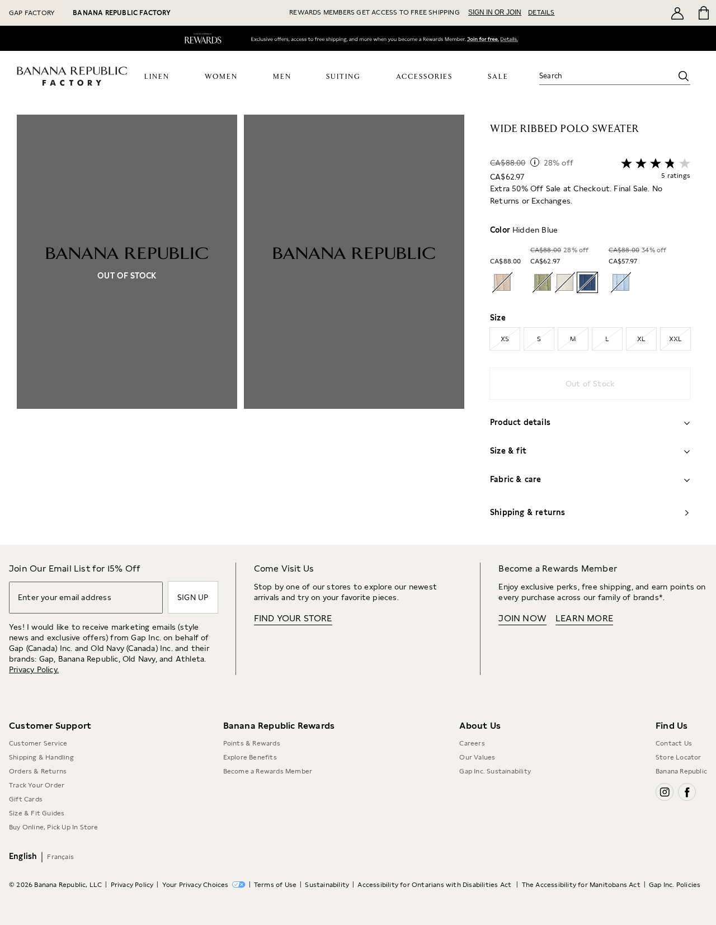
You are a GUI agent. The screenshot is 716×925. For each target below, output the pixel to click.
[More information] (534, 162)
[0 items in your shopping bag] (702, 13)
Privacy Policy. (34, 669)
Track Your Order (36, 785)
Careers (471, 743)
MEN (282, 77)
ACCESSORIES (424, 77)
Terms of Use (275, 885)
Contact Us (674, 743)
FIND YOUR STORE (293, 618)
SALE (498, 77)
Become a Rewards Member (268, 771)
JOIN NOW (522, 618)
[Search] (683, 76)
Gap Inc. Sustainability (495, 771)
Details (512, 40)
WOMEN (221, 77)
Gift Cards (26, 799)
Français (60, 857)
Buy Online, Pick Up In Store (53, 827)
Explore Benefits (250, 757)
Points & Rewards (251, 743)
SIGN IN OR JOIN (494, 12)
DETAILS (541, 12)
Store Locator (678, 757)
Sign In (475, 40)
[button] (240, 330)
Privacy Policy (132, 885)
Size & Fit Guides (36, 813)
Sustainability (327, 885)
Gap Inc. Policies (674, 885)
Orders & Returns (38, 771)
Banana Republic (681, 771)
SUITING (343, 77)
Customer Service (38, 743)
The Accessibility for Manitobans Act (581, 885)
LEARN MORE (584, 618)
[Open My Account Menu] (677, 13)
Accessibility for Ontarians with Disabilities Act (435, 885)
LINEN (156, 77)
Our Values (477, 757)
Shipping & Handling (41, 757)
